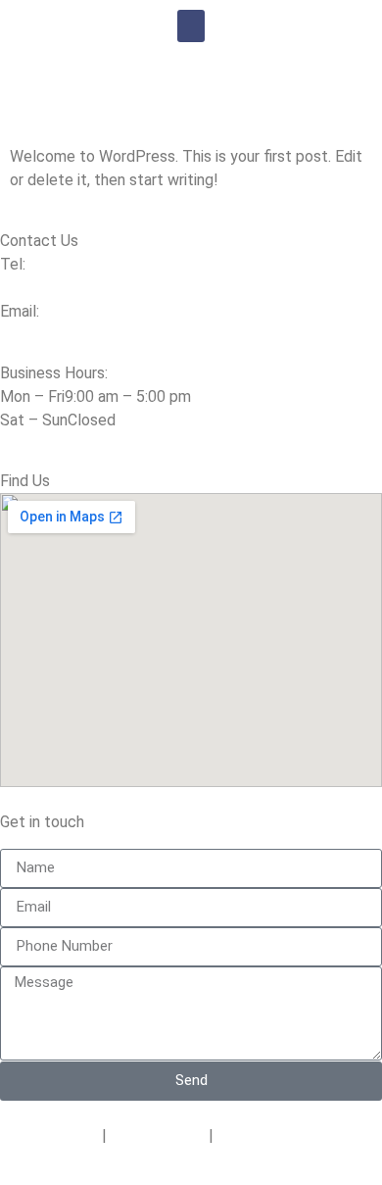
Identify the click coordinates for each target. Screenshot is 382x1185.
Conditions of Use (278, 1135)
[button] (191, 26)
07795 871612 (50, 287)
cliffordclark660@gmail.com (97, 349)
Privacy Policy (49, 1135)
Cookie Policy (158, 1135)
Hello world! (123, 111)
